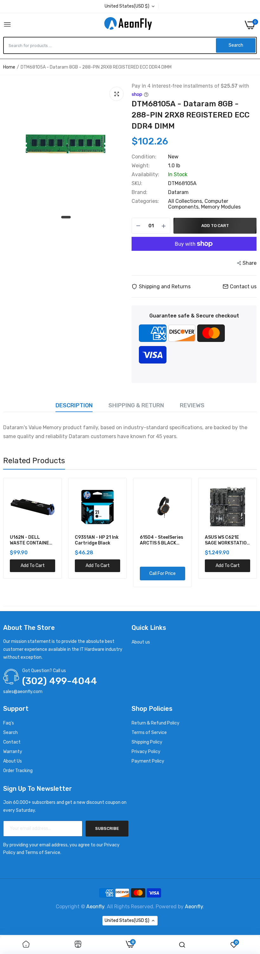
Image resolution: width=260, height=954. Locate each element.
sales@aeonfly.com (22, 691)
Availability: (145, 174)
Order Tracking (18, 770)
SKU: (137, 183)
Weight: (141, 166)
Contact (12, 742)
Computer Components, (198, 204)
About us (141, 642)
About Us (12, 761)
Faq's (8, 723)
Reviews (192, 405)
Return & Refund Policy (155, 723)
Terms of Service (149, 732)
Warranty (12, 751)
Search (10, 732)
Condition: (144, 157)
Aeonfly (95, 907)
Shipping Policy (147, 742)
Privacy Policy (146, 751)
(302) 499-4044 (59, 681)
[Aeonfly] (128, 24)
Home (9, 67)
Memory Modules (221, 207)
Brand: (139, 192)
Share (250, 263)
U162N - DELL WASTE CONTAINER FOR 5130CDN (31, 540)
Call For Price (162, 573)
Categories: (145, 201)
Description (74, 405)
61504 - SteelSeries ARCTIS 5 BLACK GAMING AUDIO (161, 540)
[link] (26, 944)
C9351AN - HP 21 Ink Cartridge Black (97, 540)
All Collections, (186, 201)
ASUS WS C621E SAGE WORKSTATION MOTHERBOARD (227, 540)
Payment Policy (148, 761)
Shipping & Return (136, 405)
